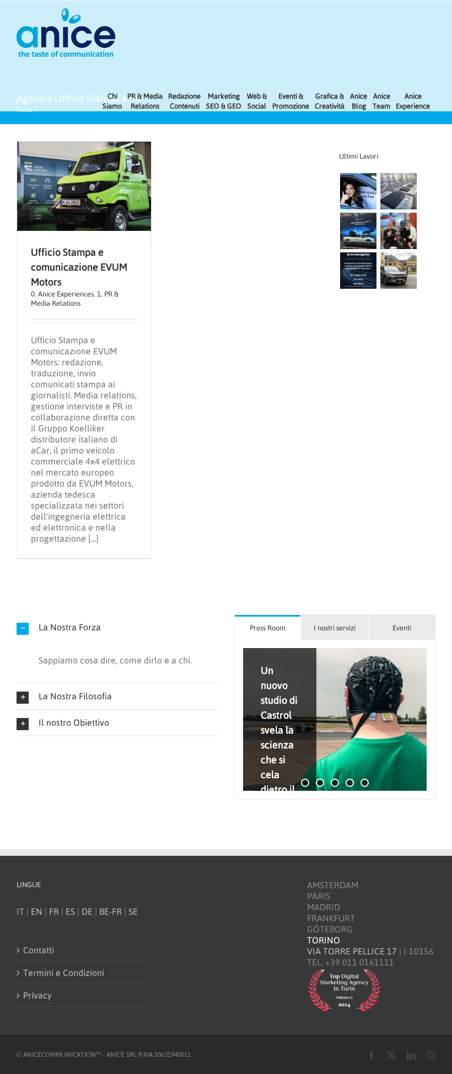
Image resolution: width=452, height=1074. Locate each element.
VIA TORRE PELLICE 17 (352, 951)
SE (133, 911)
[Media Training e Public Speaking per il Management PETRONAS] (398, 231)
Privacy (37, 995)
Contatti (38, 950)
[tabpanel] (334, 720)
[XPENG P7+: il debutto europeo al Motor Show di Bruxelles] (358, 231)
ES (70, 911)
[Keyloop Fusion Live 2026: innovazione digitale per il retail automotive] (398, 191)
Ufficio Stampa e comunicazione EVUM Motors (79, 267)
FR (54, 911)
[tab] (267, 627)
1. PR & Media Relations (75, 298)
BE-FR (110, 911)
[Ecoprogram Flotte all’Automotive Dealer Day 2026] (358, 270)
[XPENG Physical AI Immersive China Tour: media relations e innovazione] (358, 191)
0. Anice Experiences (62, 294)
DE (87, 911)
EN (36, 911)
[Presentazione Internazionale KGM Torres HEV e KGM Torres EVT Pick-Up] (398, 270)
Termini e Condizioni (63, 973)
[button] (117, 627)
